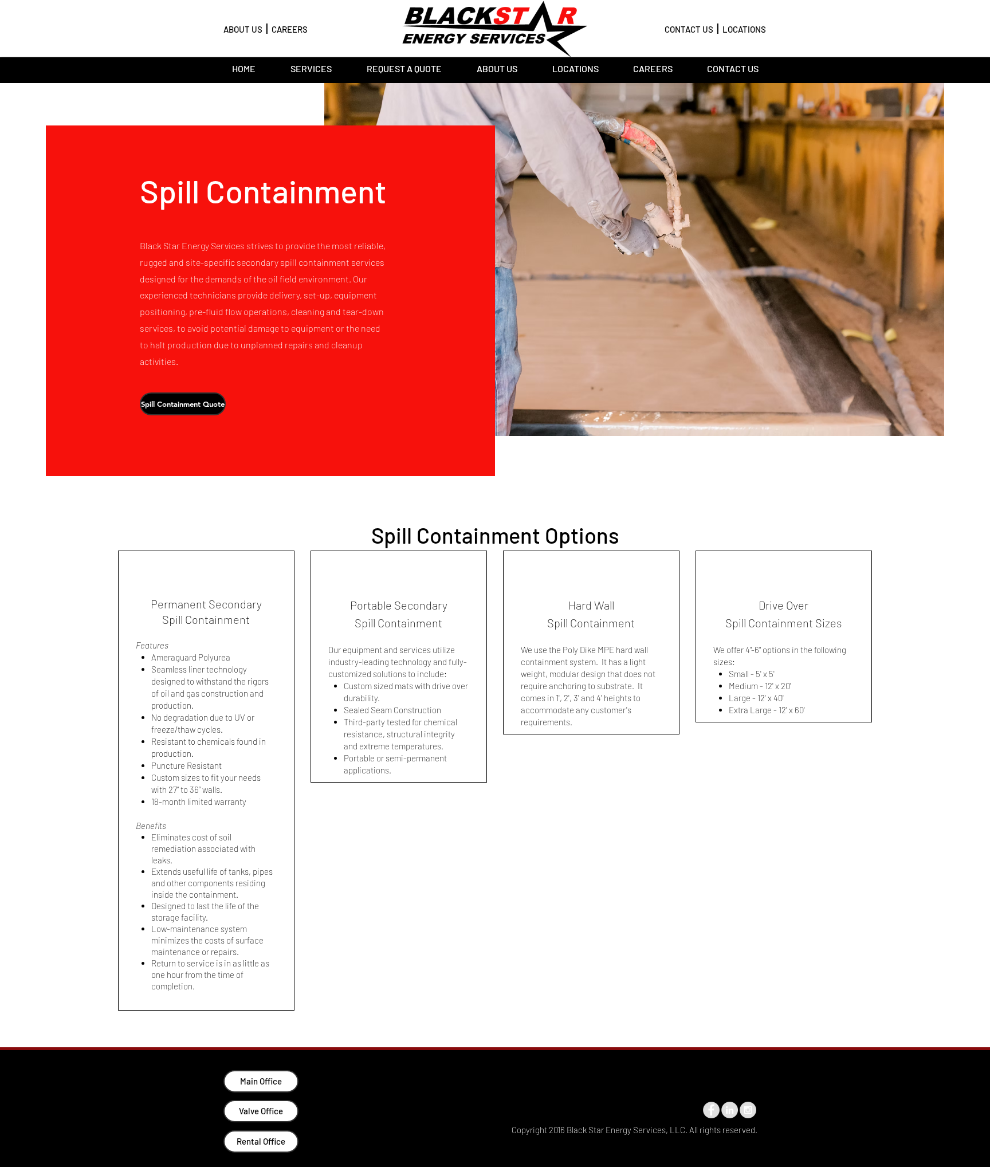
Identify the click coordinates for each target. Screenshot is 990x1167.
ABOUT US (242, 29)
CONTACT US (689, 29)
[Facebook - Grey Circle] (711, 1110)
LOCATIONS (744, 29)
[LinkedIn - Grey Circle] (729, 1110)
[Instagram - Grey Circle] (748, 1110)
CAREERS (290, 29)
